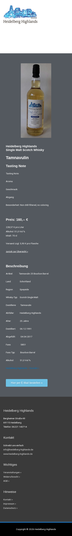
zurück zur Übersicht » (17, 251)
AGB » (6, 481)
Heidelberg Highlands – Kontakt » (22, 368)
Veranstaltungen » (12, 472)
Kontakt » (8, 499)
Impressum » (9, 503)
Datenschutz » (10, 508)
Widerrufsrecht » (11, 476)
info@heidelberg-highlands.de (18, 449)
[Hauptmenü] (65, 13)
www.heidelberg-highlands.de (17, 454)
